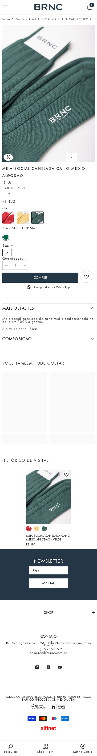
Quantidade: (12, 258)
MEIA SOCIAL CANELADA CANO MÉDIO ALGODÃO (48, 537)
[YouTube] (60, 667)
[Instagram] (37, 667)
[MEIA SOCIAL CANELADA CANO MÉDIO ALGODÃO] (48, 497)
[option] (48, 93)
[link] (86, 277)
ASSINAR (48, 583)
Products (21, 19)
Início (6, 19)
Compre (40, 277)
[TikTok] (48, 667)
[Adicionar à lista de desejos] (66, 474)
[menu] (5, 7)
